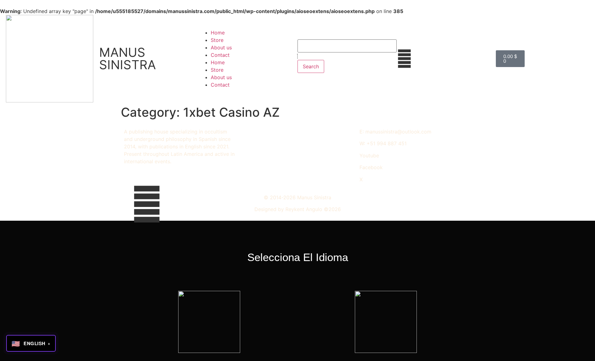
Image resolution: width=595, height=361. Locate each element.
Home (218, 32)
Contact (220, 55)
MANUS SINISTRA (127, 58)
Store (217, 40)
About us (221, 47)
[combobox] (347, 45)
